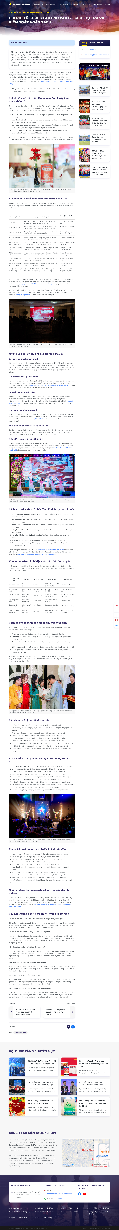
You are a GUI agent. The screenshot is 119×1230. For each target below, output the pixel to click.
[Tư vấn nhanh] (116, 615)
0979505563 (89, 49)
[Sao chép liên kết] (68, 1027)
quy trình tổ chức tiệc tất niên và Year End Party (36, 554)
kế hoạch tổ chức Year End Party (51, 550)
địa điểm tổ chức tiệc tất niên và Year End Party (49, 385)
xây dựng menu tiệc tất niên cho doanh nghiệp (37, 284)
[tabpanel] (94, 52)
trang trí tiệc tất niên (24, 295)
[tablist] (94, 43)
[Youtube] (85, 1194)
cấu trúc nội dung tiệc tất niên (32, 419)
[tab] (84, 43)
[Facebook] (79, 1194)
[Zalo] (116, 625)
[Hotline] (116, 604)
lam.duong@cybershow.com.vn (97, 55)
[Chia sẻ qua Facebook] (73, 1027)
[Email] (116, 620)
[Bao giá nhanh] (116, 609)
